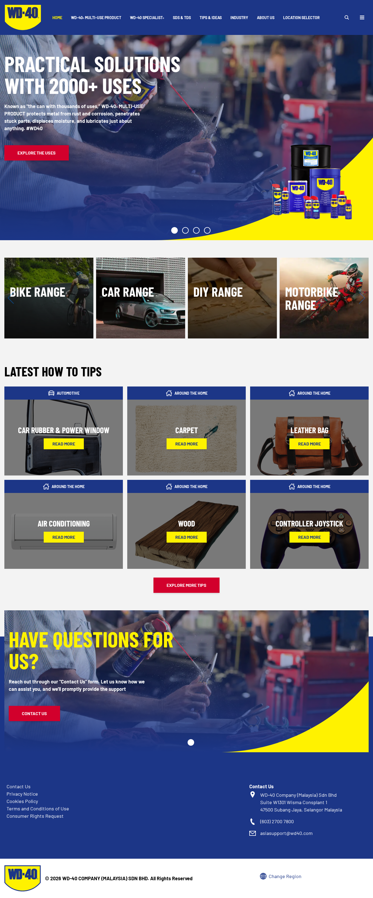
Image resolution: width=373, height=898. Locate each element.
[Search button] (346, 17)
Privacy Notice (22, 794)
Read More (63, 443)
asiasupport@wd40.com (286, 833)
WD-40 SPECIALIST (147, 17)
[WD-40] (23, 17)
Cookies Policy (22, 801)
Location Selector (301, 17)
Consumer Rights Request (35, 816)
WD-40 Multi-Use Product (96, 17)
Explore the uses (36, 152)
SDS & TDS (182, 17)
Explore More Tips (186, 585)
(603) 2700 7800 (277, 821)
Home (57, 17)
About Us (265, 17)
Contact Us (34, 713)
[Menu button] (362, 17)
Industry (239, 17)
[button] (174, 230)
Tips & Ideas (211, 17)
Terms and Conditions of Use (38, 808)
